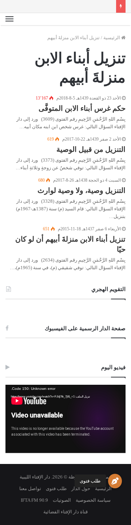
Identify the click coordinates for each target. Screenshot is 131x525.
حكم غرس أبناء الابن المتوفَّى (82, 108)
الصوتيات (62, 500)
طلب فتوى (90, 481)
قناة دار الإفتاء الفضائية (65, 511)
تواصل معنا (30, 488)
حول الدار (80, 488)
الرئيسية (112, 37)
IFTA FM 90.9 (34, 500)
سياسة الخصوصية (93, 500)
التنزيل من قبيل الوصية (91, 149)
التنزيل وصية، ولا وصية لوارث (81, 190)
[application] (65, 419)
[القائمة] (9, 19)
